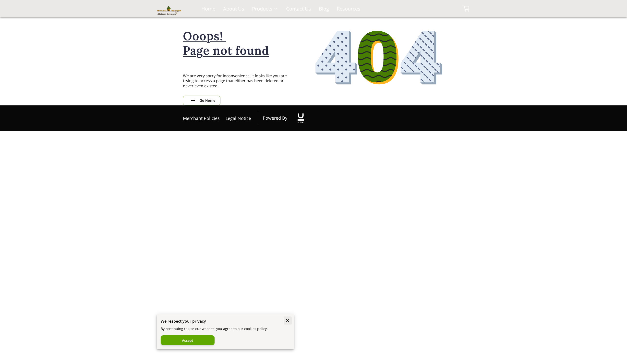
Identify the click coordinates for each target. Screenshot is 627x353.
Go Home (207, 100)
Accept (187, 340)
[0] (466, 9)
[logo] (300, 118)
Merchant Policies (201, 118)
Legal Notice (238, 118)
